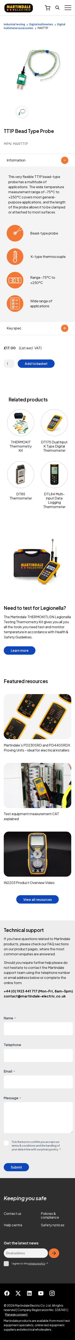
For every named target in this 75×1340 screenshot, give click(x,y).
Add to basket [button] (36, 364)
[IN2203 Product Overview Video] (37, 860)
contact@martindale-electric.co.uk (35, 996)
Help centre (13, 1225)
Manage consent (16, 1314)
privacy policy (49, 1149)
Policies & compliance (50, 1215)
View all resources (37, 899)
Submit (16, 1167)
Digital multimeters (41, 24)
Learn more (23, 650)
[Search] (57, 8)
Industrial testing (14, 24)
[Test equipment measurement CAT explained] (37, 794)
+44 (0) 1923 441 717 (38, 991)
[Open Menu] (68, 7)
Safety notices (52, 1225)
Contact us (12, 1213)
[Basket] (47, 7)
